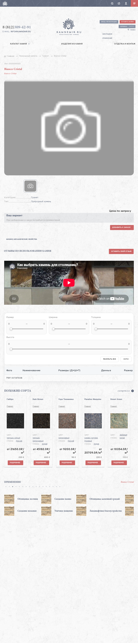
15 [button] (53, 487)
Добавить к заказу (121, 227)
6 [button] (22, 487)
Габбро (10, 399)
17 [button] (59, 487)
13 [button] (46, 487)
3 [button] (12, 487)
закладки (107, 34)
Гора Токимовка (66, 399)
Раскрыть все (109, 359)
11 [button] (39, 487)
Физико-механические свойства (21, 239)
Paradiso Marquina (92, 399)
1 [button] (6, 487)
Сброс (126, 359)
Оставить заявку (127, 22)
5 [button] (19, 487)
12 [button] (43, 487)
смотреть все (124, 391)
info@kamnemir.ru (21, 31)
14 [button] (49, 487)
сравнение (107, 38)
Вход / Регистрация (109, 22)
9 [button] (32, 487)
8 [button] (29, 487)
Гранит (10, 406)
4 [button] (16, 487)
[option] (21, 505)
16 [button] (56, 487)
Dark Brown (38, 399)
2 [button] (9, 487)
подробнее (15, 463)
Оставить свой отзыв (121, 251)
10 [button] (36, 487)
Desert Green (116, 399)
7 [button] (26, 487)
